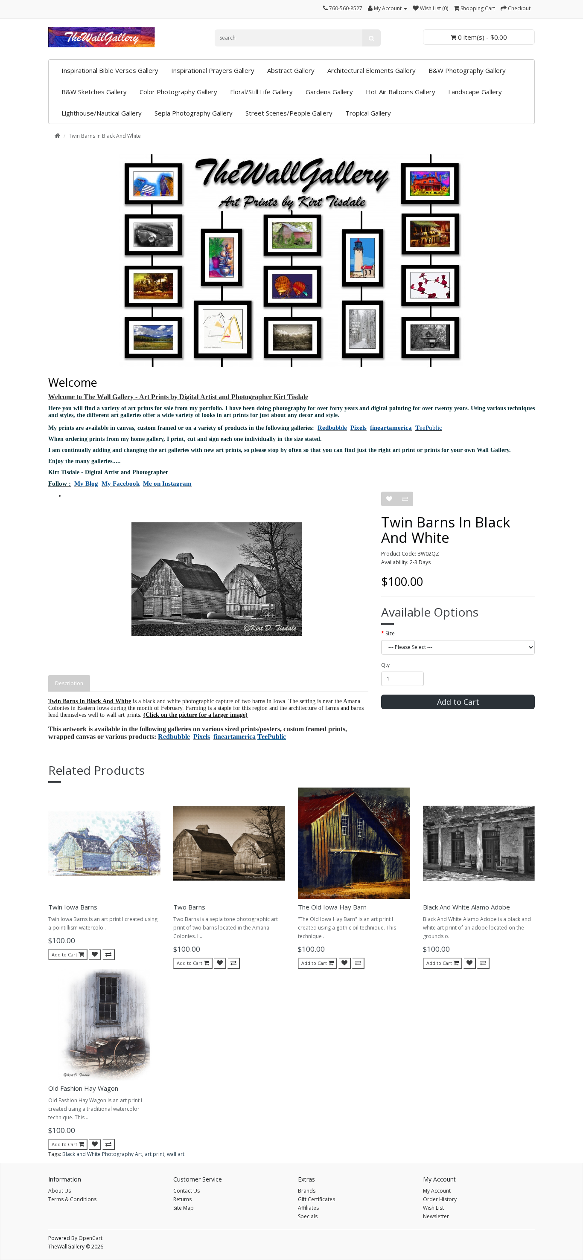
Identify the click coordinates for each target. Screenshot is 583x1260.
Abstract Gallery (291, 70)
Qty (385, 665)
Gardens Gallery (329, 91)
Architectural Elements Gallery (371, 70)
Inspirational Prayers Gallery (212, 70)
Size (390, 633)
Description (69, 683)
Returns (182, 1199)
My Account (437, 1190)
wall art (175, 1154)
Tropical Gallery (368, 113)
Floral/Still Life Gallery (261, 91)
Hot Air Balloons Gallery (400, 91)
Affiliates (308, 1207)
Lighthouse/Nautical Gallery (101, 113)
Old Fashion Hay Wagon (83, 1088)
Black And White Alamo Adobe (466, 907)
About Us (59, 1190)
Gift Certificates (316, 1199)
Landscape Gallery (475, 91)
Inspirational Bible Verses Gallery (109, 70)
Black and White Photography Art (102, 1154)
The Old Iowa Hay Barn (332, 907)
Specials (308, 1216)
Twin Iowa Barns (72, 907)
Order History (440, 1199)
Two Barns (189, 907)
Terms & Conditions (72, 1199)
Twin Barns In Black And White (105, 135)
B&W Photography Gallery (467, 70)
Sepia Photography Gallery (193, 113)
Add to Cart (458, 702)
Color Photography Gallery (178, 91)
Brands (306, 1190)
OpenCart (90, 1238)
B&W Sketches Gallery (94, 91)
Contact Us (186, 1190)
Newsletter (436, 1216)
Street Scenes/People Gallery (288, 113)
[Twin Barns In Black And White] (216, 579)
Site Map (183, 1207)
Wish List (433, 1207)
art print (154, 1154)
